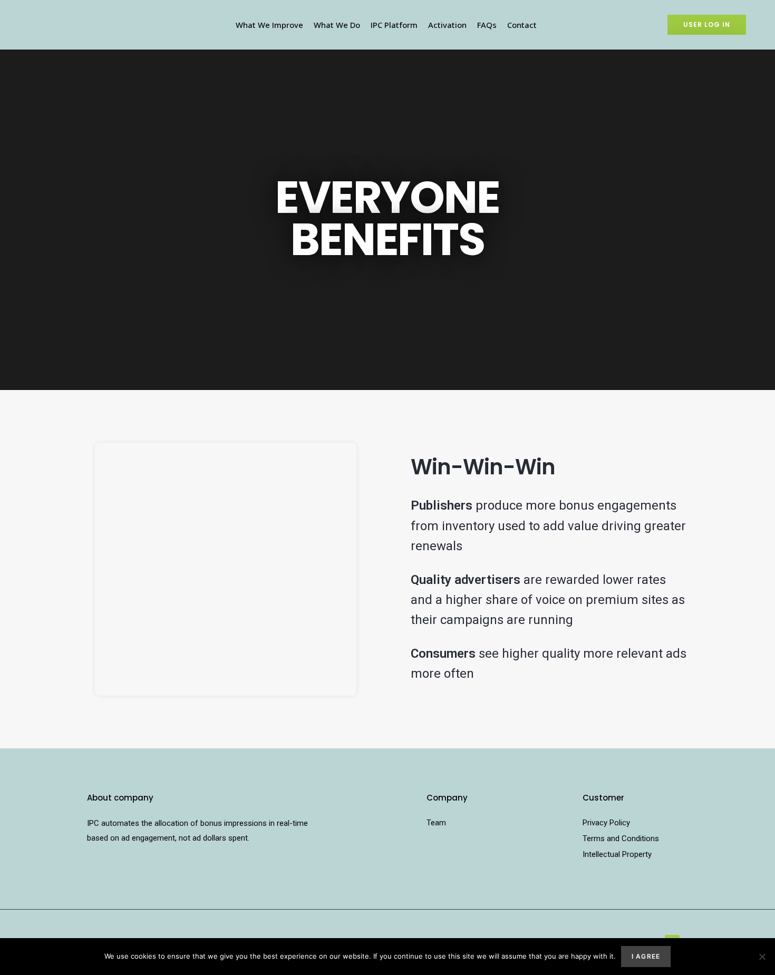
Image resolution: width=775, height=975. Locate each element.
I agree (646, 956)
